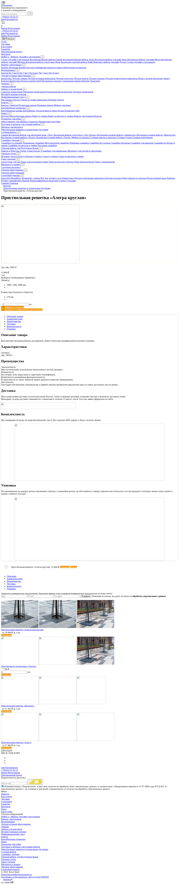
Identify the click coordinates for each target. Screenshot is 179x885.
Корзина (7, 879)
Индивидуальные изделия (13, 94)
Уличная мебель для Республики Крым (20, 148)
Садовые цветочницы (142, 137)
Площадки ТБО (72, 111)
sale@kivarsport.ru (9, 19)
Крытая (5, 73)
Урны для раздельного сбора (35, 162)
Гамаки (5, 135)
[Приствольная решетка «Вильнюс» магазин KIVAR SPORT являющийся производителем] (53, 703)
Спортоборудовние (10, 175)
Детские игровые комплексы (42, 78)
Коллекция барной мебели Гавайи (46, 59)
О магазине (6, 801)
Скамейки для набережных (54, 151)
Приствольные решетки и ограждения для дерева (24, 129)
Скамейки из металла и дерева (23, 145)
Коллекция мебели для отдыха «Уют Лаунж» (75, 135)
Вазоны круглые (27, 67)
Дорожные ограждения (34, 92)
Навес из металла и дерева (61, 116)
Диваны (5, 83)
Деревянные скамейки (34, 143)
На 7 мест (44, 73)
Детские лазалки (97, 78)
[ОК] (35, 782)
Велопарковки (8, 70)
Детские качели (81, 78)
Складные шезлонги (11, 167)
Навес (4, 113)
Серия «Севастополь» (30, 151)
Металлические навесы (20, 116)
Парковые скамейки (79, 143)
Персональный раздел (11, 51)
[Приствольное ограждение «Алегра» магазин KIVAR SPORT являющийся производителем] (57, 664)
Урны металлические (84, 162)
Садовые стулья (124, 137)
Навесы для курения (84, 116)
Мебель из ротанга (81, 137)
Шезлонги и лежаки (11, 164)
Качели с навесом (9, 105)
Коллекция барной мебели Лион (79, 59)
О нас (4, 41)
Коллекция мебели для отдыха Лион (43, 62)
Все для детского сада (51, 178)
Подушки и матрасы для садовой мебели (21, 124)
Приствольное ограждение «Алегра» (18, 666)
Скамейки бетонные (121, 143)
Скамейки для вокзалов (142, 143)
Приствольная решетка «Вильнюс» (18, 706)
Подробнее (6, 635)
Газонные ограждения (12, 92)
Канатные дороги (161, 78)
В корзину (6, 675)
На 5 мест (24, 73)
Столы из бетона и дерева (29, 156)
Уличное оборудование (12, 170)
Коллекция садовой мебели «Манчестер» (156, 135)
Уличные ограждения (83, 92)
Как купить (6, 46)
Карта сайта (6, 811)
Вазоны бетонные (10, 67)
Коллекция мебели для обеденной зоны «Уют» (31, 135)
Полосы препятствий (31, 81)
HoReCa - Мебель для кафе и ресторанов (20, 57)
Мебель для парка (62, 105)
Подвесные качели (27, 105)
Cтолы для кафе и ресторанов (15, 59)
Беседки (5, 116)
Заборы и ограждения (11, 89)
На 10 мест (54, 73)
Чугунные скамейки (47, 145)
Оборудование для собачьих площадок (19, 121)
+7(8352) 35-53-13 (9, 17)
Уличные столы (9, 153)
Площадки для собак (11, 119)
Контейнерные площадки (13, 108)
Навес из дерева (40, 116)
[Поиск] (30, 14)
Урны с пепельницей (105, 162)
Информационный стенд (13, 97)
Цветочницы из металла (74, 67)
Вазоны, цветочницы (11, 65)
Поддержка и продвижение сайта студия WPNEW (25, 877)
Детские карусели (65, 78)
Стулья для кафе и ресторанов (141, 62)
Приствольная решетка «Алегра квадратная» (22, 630)
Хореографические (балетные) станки (48, 181)
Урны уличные (8, 159)
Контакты (5, 54)
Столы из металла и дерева (71, 156)
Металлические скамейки (57, 143)
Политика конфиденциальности (16, 874)
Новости (5, 794)
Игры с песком (145, 78)
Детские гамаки (20, 78)
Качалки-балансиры (11, 81)
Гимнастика (68, 178)
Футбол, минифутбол (11, 181)
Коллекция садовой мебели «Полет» (18, 137)
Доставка (5, 44)
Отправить (86, 596)
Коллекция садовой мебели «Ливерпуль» (117, 135)
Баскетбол (6, 178)
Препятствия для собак (49, 121)
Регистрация (14, 28)
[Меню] (3, 2)
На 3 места (14, 73)
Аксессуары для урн (11, 162)
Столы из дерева (50, 156)
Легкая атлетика (113, 178)
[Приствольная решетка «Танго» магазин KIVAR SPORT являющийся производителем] (57, 740)
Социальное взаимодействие (76, 81)
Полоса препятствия (157, 178)
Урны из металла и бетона (61, 162)
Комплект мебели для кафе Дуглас (110, 62)
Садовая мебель (9, 132)
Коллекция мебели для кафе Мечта (144, 59)
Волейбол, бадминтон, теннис (26, 178)
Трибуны (171, 178)
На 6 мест (34, 73)
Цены (4, 809)
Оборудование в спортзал (134, 178)
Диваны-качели (8, 86)
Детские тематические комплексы (121, 78)
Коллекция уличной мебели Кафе (77, 62)
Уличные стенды (56, 100)
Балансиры (6, 78)
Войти (4, 28)
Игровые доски (8, 156)
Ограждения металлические (59, 92)
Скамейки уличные (10, 140)
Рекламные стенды (10, 100)
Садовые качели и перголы (103, 137)
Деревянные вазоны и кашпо (49, 67)
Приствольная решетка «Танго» (16, 742)
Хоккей (26, 181)
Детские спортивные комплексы (89, 178)
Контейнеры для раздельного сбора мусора (44, 111)
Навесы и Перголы (10, 151)
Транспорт (95, 81)
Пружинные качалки (52, 81)
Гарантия (5, 49)
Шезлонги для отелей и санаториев (84, 151)
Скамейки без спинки (100, 143)
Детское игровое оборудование (16, 75)
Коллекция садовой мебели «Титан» (54, 137)
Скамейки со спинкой (12, 143)
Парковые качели (45, 105)
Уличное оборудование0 (12, 173)
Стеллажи (71, 181)
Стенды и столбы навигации (34, 100)
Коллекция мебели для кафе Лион (111, 59)
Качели (5, 102)
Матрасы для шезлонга (12, 127)
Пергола (98, 116)
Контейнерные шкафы (12, 111)
